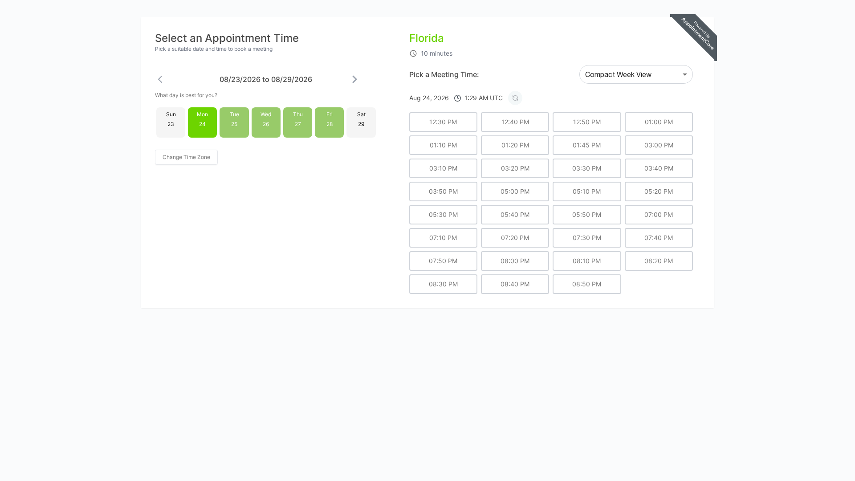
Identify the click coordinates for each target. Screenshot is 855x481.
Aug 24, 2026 (456, 98)
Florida (426, 38)
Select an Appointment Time (227, 38)
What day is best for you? (186, 95)
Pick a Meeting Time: (444, 74)
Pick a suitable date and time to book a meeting (214, 48)
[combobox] (636, 74)
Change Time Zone (186, 157)
